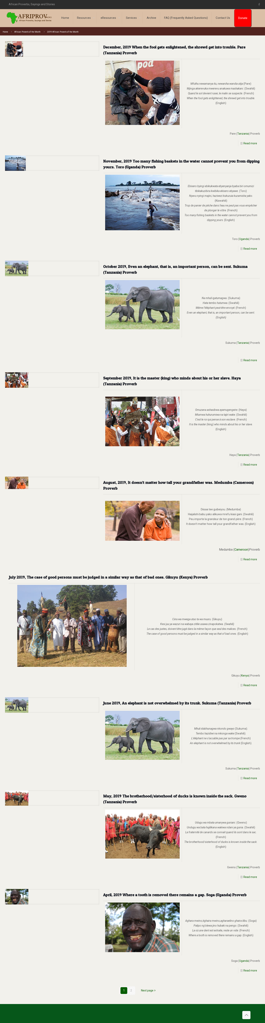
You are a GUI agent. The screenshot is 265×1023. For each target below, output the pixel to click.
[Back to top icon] (246, 1015)
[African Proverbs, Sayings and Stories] (29, 18)
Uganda (244, 239)
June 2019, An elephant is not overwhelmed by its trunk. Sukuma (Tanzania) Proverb (177, 703)
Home (5, 32)
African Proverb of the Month (27, 32)
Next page (147, 990)
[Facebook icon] (259, 4)
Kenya (245, 675)
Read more (250, 143)
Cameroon (241, 549)
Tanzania (243, 133)
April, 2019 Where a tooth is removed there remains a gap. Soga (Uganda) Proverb (175, 894)
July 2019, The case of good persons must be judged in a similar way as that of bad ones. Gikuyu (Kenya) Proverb (108, 577)
